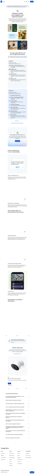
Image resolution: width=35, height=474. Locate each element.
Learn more (23, 6)
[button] (24, 1)
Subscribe (32, 472)
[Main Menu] (1, 2)
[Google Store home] (4, 1)
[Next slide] (29, 336)
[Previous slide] (6, 336)
